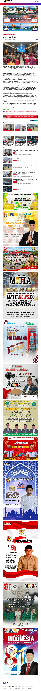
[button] (35, 1)
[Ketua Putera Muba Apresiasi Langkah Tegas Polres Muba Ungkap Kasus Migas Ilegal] (32, 139)
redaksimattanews (8, 39)
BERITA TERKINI (5, 34)
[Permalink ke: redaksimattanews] (4, 40)
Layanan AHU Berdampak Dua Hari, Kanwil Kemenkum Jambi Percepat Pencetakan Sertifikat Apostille (8, 144)
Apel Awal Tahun (9, 111)
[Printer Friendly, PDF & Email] (6, 109)
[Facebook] (31, 120)
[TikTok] (7, 683)
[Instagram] (6, 683)
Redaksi (31, 686)
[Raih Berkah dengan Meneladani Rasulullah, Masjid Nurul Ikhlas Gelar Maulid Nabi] (8, 127)
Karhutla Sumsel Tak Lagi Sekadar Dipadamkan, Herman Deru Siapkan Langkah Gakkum (19, 133)
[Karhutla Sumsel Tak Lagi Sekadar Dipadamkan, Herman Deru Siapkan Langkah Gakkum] (20, 127)
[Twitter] (33, 120)
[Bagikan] (37, 40)
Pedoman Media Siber (7, 686)
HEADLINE (9, 34)
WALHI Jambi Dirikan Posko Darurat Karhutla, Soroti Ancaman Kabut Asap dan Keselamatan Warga (20, 144)
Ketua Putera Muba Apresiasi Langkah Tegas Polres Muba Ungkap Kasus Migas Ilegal (32, 144)
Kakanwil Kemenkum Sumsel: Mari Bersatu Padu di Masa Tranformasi (25, 111)
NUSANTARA (13, 34)
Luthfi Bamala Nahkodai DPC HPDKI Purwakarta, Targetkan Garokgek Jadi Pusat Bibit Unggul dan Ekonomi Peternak (32, 133)
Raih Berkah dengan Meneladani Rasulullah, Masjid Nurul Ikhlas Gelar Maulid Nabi (8, 133)
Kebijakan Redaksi (25, 686)
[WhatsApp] (37, 120)
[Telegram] (35, 120)
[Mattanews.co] (8, 1)
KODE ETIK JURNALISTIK (16, 686)
